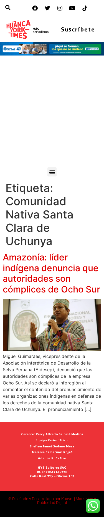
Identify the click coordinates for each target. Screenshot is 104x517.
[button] (52, 171)
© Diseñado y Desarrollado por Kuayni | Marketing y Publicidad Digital (52, 501)
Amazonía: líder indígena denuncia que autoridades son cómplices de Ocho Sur (51, 273)
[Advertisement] (52, 113)
